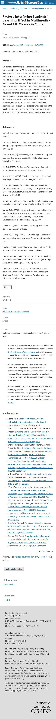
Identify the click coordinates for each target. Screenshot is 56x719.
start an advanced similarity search (30, 557)
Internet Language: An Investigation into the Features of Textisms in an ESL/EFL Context (30, 526)
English (7, 600)
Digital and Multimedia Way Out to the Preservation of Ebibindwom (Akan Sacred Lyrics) (30, 477)
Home (5, 8)
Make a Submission (14, 569)
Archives (14, 8)
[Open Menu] (2, 2)
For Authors (8, 584)
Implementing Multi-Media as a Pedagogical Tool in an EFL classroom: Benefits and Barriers (30, 464)
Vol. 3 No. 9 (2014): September (32, 8)
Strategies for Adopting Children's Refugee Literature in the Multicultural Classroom (30, 503)
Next (49, 551)
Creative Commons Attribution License (23, 352)
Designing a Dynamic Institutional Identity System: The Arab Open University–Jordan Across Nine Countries (30, 451)
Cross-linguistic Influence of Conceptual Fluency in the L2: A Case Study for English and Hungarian (28, 539)
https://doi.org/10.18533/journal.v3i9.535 (25, 45)
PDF (8, 287)
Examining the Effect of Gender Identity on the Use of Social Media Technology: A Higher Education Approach (30, 490)
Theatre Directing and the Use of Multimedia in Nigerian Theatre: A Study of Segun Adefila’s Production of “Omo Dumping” (28, 435)
